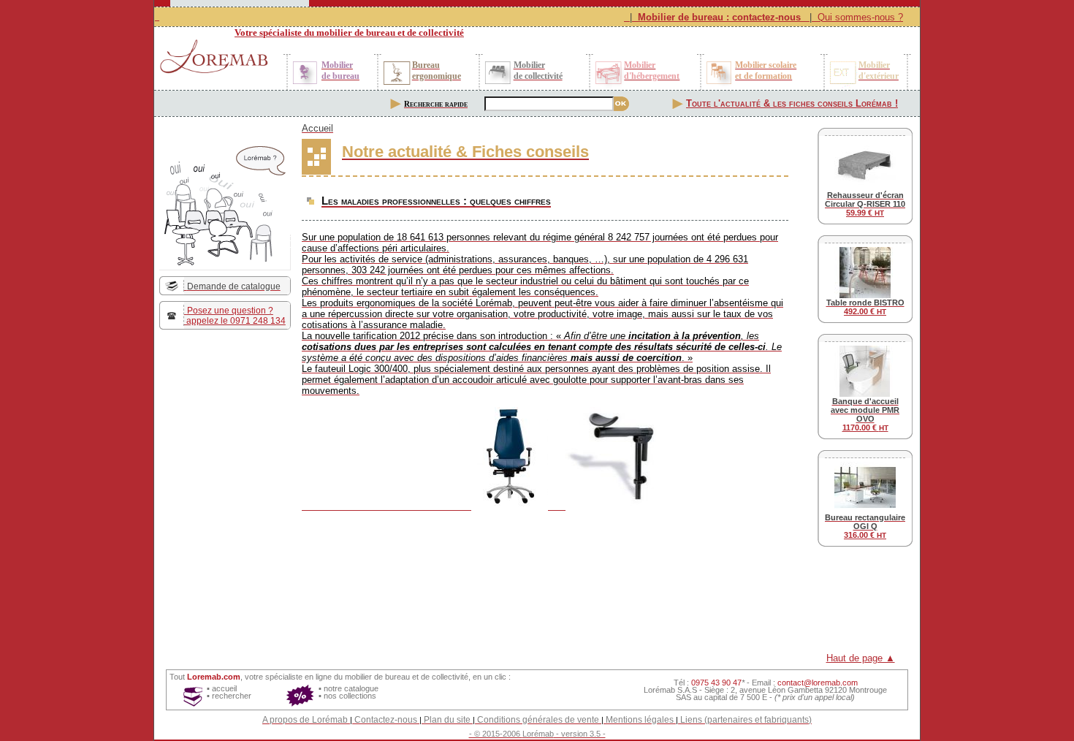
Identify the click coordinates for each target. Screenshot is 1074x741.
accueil (224, 688)
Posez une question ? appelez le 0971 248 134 (235, 315)
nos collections (350, 695)
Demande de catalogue (234, 286)
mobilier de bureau (377, 676)
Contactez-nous (385, 720)
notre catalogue (351, 688)
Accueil (317, 128)
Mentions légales (640, 720)
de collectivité (444, 676)
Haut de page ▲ (860, 658)
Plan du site (447, 720)
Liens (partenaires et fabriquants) (746, 720)
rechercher (231, 695)
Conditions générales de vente (538, 720)
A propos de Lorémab (305, 720)
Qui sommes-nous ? (860, 17)
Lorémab (538, 733)
